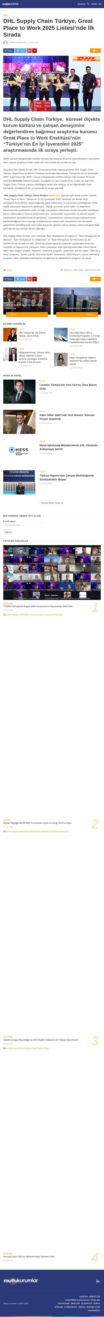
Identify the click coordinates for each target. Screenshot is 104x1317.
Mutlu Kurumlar (17, 43)
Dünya (96, 1303)
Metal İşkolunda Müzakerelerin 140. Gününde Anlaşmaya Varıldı (69, 447)
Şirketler (94, 1296)
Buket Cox (54, 195)
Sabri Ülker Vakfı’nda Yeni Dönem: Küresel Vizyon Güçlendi (67, 417)
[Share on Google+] (29, 50)
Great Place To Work (93, 270)
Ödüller (75, 1303)
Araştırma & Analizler (77, 1300)
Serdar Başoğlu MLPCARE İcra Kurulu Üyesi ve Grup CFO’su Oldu (37, 823)
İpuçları (95, 1300)
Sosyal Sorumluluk (89, 1307)
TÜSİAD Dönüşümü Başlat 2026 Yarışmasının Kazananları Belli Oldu (38, 606)
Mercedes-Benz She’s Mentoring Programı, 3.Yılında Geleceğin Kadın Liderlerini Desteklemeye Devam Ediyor (85, 337)
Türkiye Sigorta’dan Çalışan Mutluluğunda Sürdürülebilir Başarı (67, 477)
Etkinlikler (70, 1307)
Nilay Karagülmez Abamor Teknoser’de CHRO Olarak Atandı (83, 360)
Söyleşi (59, 1307)
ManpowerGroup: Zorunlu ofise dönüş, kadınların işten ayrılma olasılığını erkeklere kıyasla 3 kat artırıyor (34, 357)
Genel (6, 15)
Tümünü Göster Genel (50, 503)
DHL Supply (79, 270)
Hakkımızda (94, 1310)
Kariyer (6, 820)
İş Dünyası (7, 1036)
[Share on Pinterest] (34, 50)
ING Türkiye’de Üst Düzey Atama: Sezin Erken (32, 334)
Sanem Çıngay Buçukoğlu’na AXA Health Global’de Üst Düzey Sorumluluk (40, 1040)
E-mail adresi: (9, 521)
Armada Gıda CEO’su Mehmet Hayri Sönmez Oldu (28, 1256)
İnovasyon (8, 603)
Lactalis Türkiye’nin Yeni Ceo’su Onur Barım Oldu (68, 386)
